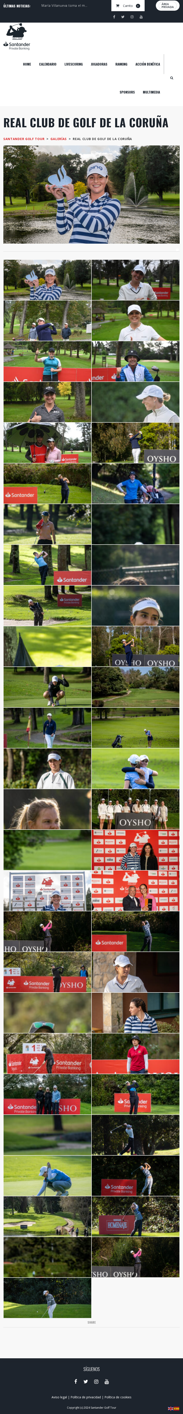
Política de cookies (117, 1397)
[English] (171, 1408)
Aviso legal (59, 1397)
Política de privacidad (86, 1397)
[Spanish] (177, 1408)
